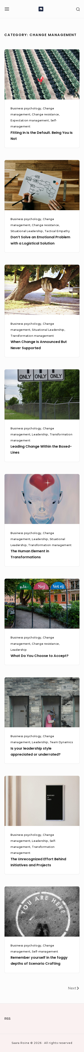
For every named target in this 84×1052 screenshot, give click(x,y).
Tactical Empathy (57, 231)
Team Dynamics (61, 742)
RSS (7, 1018)
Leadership (40, 434)
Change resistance (45, 114)
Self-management (45, 951)
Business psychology (26, 108)
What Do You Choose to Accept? (39, 655)
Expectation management (30, 120)
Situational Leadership (27, 231)
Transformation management (32, 335)
